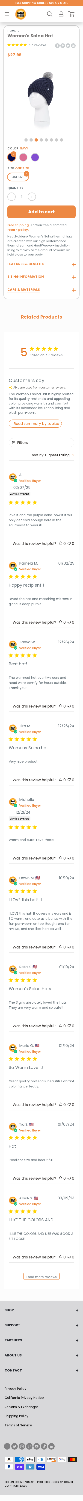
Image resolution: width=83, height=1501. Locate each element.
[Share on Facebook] (57, 45)
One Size (18, 177)
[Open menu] (7, 14)
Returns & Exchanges (22, 1407)
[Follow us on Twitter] (14, 1446)
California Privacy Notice (24, 1397)
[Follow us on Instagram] (22, 1446)
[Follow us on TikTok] (44, 1446)
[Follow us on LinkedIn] (51, 1446)
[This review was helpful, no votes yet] (60, 544)
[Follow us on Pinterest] (29, 1446)
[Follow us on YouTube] (36, 1446)
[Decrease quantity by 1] (11, 197)
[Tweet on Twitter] (68, 45)
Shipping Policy (16, 1416)
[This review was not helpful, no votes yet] (69, 544)
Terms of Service (18, 1425)
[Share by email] (73, 45)
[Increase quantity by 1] (32, 197)
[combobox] (53, 455)
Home (11, 31)
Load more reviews (42, 1277)
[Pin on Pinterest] (62, 45)
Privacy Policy (15, 1388)
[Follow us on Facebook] (7, 1446)
